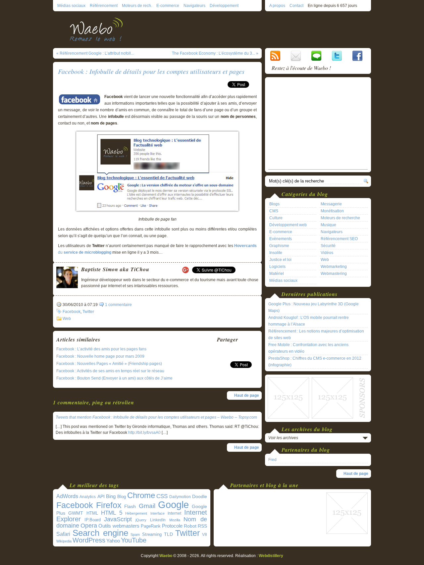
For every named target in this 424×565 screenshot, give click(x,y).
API (101, 496)
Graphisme (279, 245)
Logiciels (277, 266)
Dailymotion (180, 496)
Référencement (104, 5)
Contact (296, 5)
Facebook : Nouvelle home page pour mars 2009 (100, 356)
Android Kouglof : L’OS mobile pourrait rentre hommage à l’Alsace (308, 321)
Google (173, 504)
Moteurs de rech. (137, 5)
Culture (276, 218)
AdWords (67, 496)
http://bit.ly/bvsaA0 (144, 432)
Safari (63, 534)
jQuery (140, 520)
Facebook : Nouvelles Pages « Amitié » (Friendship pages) (109, 363)
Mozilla (174, 520)
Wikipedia (64, 541)
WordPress (89, 540)
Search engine (100, 533)
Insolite (275, 252)
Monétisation (332, 211)
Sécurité (328, 245)
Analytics (88, 497)
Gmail (147, 505)
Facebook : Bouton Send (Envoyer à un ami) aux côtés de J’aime (114, 378)
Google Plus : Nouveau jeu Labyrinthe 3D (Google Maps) (313, 307)
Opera (88, 525)
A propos (277, 5)
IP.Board (92, 519)
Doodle (199, 496)
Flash (130, 506)
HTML (92, 513)
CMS (273, 211)
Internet (174, 513)
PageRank (151, 526)
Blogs (274, 204)
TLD (168, 534)
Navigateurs (194, 5)
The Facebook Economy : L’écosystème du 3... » (215, 53)
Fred (272, 459)
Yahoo (113, 540)
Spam (135, 535)
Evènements (280, 238)
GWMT (75, 513)
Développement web (288, 225)
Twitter (88, 311)
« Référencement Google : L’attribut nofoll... (95, 53)
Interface (157, 513)
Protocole (172, 526)
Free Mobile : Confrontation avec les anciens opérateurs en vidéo (308, 348)
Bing (111, 496)
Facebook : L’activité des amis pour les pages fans (101, 349)
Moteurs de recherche (340, 218)
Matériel (276, 273)
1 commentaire (118, 304)
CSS (162, 496)
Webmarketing (334, 266)
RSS (202, 526)
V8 (204, 534)
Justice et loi (280, 259)
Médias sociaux (71, 5)
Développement (224, 5)
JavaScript (118, 519)
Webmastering (334, 273)
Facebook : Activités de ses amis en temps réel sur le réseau (110, 371)
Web (67, 318)
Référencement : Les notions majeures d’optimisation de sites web (316, 334)
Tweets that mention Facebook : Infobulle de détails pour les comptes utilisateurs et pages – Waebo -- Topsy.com (156, 417)
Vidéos (327, 252)
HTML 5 (111, 513)
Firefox (109, 505)
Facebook (71, 311)
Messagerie (331, 204)
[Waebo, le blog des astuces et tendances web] (99, 29)
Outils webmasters (118, 526)
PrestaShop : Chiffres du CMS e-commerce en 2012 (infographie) (314, 361)
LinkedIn (158, 520)
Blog (121, 496)
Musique (328, 225)
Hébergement (136, 513)
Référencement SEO (339, 238)
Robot (190, 526)
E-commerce (167, 5)
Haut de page (246, 395)
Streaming (152, 534)
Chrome (141, 495)
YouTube (133, 540)
